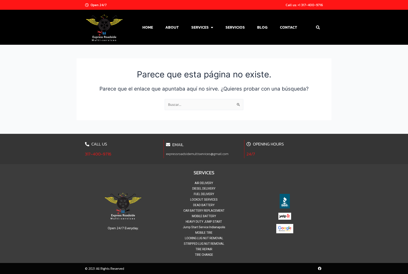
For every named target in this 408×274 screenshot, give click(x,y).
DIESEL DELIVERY (203, 188)
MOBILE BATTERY (204, 216)
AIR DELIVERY (204, 183)
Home (147, 27)
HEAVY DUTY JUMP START (204, 221)
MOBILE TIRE (203, 232)
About (172, 27)
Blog (262, 27)
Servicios (235, 27)
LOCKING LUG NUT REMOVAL (204, 238)
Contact (288, 27)
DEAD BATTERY (204, 205)
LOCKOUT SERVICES (204, 199)
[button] (317, 27)
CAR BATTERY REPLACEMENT (204, 210)
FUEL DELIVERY (204, 194)
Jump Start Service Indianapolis (204, 227)
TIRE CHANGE (204, 254)
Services (200, 27)
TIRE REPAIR (204, 249)
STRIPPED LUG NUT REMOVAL (204, 243)
